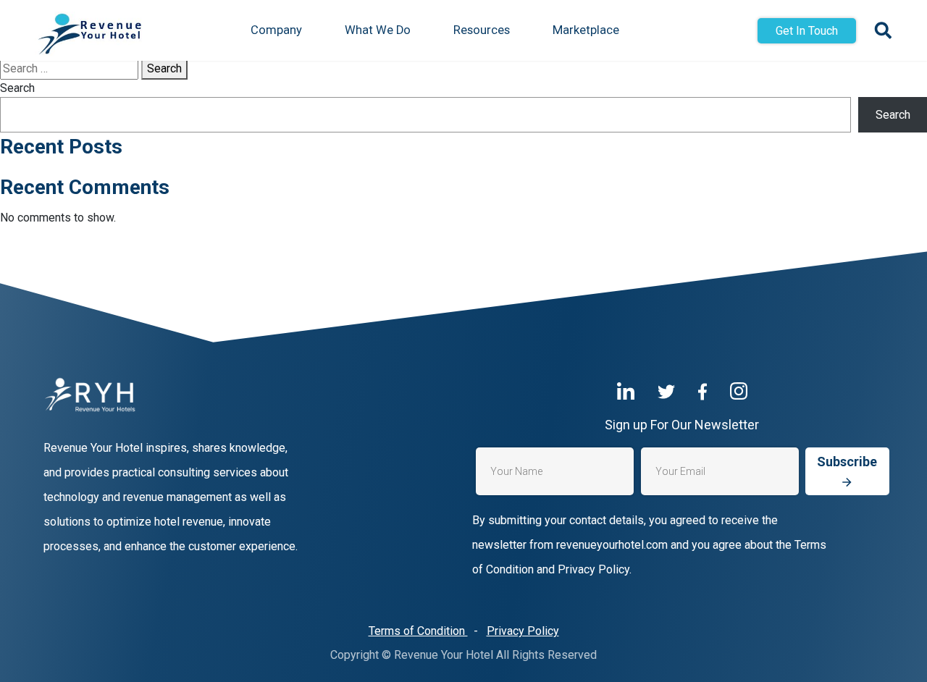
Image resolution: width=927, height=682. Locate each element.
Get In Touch (807, 31)
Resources (481, 30)
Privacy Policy (523, 631)
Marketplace (586, 30)
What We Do (378, 30)
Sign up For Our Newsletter (682, 424)
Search (164, 68)
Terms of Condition (418, 631)
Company (276, 30)
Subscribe (847, 461)
